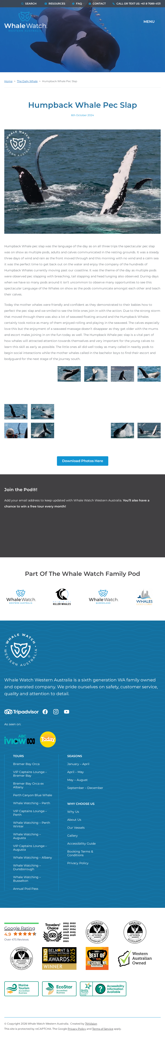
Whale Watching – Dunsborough (27, 867)
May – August (77, 780)
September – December (85, 788)
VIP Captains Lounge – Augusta (30, 847)
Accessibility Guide (81, 843)
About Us (74, 820)
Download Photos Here (82, 461)
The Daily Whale (27, 81)
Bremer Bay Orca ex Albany (28, 785)
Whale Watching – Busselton (27, 879)
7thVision (91, 1023)
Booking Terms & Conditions (80, 853)
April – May (75, 772)
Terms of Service (102, 1028)
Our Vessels (76, 828)
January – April (78, 764)
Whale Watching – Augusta (27, 836)
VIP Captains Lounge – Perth (30, 813)
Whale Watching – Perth (31, 803)
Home (8, 81)
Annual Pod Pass (25, 889)
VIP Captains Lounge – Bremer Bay (30, 774)
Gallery (72, 836)
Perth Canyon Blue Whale (32, 795)
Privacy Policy (78, 863)
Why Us (73, 812)
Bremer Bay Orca (26, 764)
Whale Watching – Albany (32, 857)
